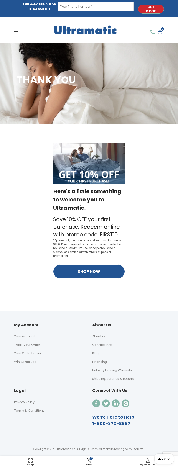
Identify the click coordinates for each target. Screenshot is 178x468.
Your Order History (28, 353)
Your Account (24, 336)
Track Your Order (27, 345)
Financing (99, 362)
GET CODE (151, 9)
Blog (95, 353)
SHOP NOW (89, 271)
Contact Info (102, 345)
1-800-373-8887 (111, 424)
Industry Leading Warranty (112, 370)
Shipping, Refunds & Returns (113, 378)
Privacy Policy (24, 402)
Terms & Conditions (29, 410)
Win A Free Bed (25, 362)
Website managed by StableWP (124, 449)
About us (99, 336)
